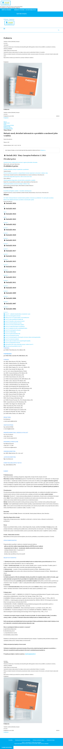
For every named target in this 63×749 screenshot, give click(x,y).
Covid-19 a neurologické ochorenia (13, 330)
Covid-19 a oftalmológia (10, 331)
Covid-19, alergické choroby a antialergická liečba (16, 328)
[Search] (58, 30)
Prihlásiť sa (43, 150)
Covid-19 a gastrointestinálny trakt (12, 333)
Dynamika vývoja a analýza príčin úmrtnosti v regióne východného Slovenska (20, 162)
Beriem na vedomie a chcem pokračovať (25, 9)
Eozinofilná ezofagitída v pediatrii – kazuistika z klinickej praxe (17, 190)
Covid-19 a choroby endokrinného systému (14, 324)
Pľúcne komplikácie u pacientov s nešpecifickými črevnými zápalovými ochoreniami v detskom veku (26, 173)
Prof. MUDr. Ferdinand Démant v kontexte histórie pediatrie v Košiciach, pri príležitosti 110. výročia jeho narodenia (28, 197)
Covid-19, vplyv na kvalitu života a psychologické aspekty (17, 340)
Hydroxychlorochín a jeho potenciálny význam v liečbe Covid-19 (19, 344)
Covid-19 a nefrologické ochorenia (12, 315)
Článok (5, 121)
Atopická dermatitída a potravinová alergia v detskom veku (17, 183)
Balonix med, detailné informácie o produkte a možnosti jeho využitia (19, 199)
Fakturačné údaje (50, 740)
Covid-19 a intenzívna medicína (12, 339)
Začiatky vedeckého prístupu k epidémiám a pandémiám (16, 169)
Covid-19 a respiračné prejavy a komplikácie (15, 326)
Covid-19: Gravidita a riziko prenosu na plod (14, 321)
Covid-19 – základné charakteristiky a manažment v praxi (17, 314)
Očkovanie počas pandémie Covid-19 (13, 346)
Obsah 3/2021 (7, 123)
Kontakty (11, 740)
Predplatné (6, 117)
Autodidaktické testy (8, 128)
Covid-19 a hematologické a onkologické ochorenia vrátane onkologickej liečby (22, 337)
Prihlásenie (6, 19)
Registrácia (11, 19)
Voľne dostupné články (9, 125)
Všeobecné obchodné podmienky (22, 740)
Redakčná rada (7, 126)
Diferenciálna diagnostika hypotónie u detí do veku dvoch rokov (18, 176)
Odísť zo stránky (6, 9)
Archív (5, 124)
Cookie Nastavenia (7, 747)
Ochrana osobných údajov (38, 740)
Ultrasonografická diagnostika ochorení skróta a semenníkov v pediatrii (19, 180)
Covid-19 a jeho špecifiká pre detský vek (14, 319)
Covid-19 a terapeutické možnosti (12, 342)
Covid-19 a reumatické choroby (12, 335)
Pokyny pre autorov (8, 127)
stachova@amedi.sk (30, 654)
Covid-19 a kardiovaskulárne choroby (13, 323)
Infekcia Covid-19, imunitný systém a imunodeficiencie (17, 317)
